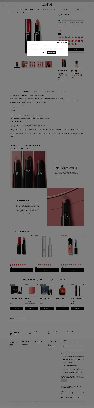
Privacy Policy (59, 49)
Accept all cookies (51, 52)
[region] (47, 48)
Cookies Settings (42, 52)
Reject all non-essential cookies (62, 42)
